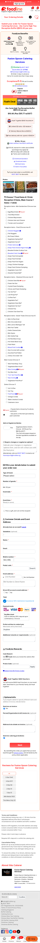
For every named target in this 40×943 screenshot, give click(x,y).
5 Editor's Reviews (20, 96)
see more (17, 887)
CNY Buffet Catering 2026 (9, 920)
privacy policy (18, 753)
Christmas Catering (7, 922)
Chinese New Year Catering (10, 916)
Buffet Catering (6, 912)
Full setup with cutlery (20, 152)
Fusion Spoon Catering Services (20, 60)
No (11, 592)
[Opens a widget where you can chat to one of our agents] (32, 939)
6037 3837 (20, 68)
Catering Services (7, 914)
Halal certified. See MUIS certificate (21, 143)
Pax (11, 428)
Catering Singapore (7, 910)
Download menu (20, 161)
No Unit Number (29, 577)
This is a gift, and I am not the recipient (17, 511)
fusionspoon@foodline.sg (20, 72)
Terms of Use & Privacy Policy (11, 908)
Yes (6, 592)
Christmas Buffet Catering (9, 924)
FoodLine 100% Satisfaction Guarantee (20, 601)
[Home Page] (12, 9)
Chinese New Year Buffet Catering (12, 918)
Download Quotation (21, 159)
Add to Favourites (21, 167)
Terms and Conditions (20, 154)
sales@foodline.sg (8, 901)
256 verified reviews (20, 86)
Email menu (21, 164)
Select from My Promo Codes (14, 671)
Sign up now (19, 4)
